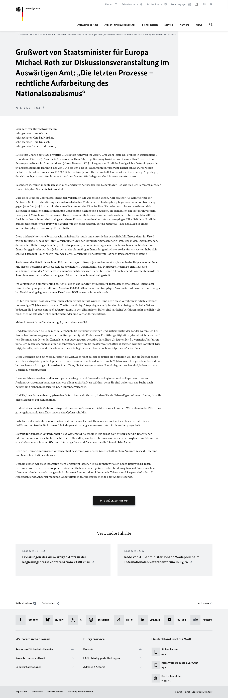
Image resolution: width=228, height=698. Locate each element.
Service (168, 24)
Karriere (184, 24)
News (199, 25)
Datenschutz (37, 691)
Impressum (21, 691)
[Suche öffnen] (210, 24)
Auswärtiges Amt (87, 24)
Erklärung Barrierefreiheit (80, 691)
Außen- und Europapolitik (119, 24)
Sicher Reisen (150, 24)
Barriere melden (55, 691)
